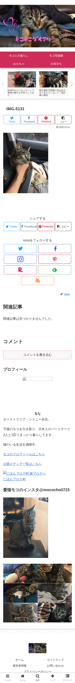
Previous (3, 84)
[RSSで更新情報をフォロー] (37, 280)
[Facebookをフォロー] (54, 248)
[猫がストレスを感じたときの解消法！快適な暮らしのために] (55, 573)
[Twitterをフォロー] (20, 248)
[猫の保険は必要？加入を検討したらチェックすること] (20, 593)
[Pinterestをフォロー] (54, 259)
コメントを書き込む (37, 354)
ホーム (19, 659)
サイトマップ (55, 659)
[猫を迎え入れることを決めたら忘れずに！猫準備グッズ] (20, 573)
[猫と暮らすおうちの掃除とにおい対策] (55, 593)
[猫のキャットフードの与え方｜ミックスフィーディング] (55, 613)
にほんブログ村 (14, 479)
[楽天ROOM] (20, 269)
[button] (67, 460)
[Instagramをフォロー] (20, 259)
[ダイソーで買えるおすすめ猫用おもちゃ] (20, 613)
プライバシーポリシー (38, 671)
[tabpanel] (22, 83)
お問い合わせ (55, 665)
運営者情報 (20, 665)
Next (72, 84)
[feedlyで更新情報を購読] (54, 269)
